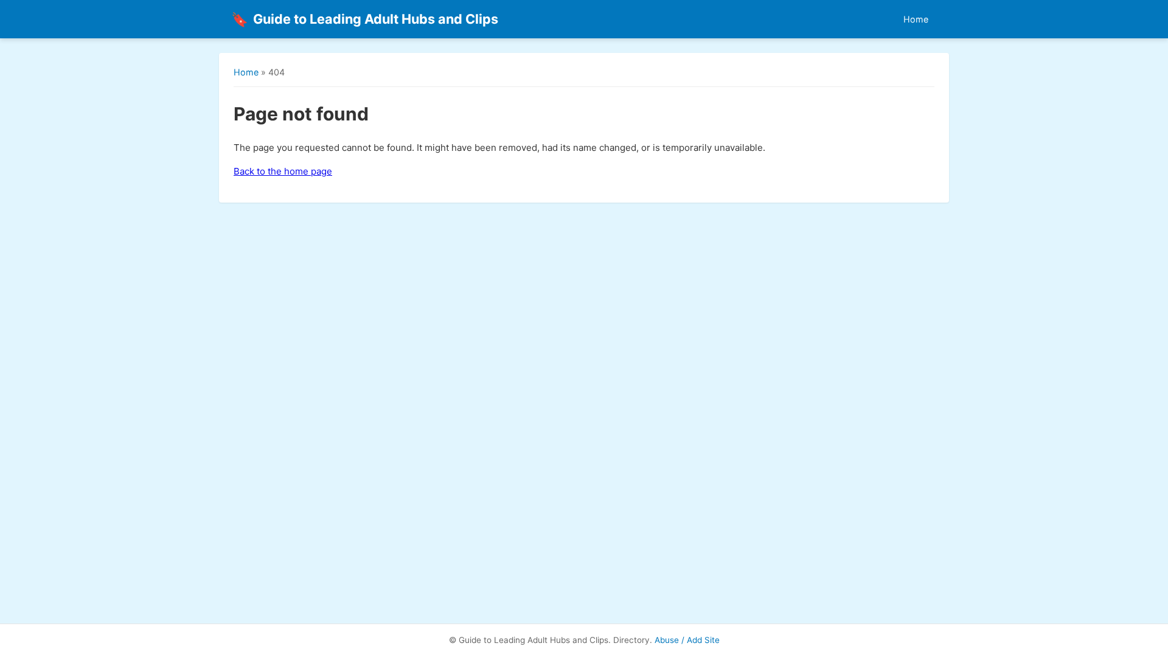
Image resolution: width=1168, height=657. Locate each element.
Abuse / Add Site (687, 640)
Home (915, 19)
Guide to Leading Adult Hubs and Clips (364, 19)
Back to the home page (283, 171)
